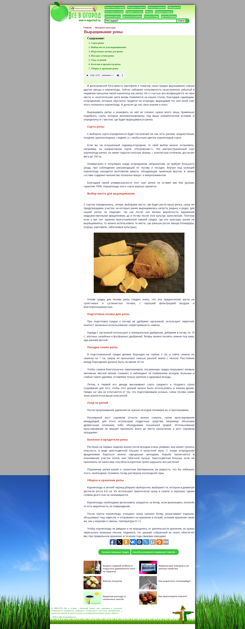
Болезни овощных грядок (115, 552)
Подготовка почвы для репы (107, 51)
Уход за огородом (156, 7)
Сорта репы (97, 43)
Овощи (149, 11)
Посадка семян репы (102, 55)
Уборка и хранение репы (104, 68)
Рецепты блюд (151, 16)
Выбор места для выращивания (108, 47)
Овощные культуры (105, 27)
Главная (87, 27)
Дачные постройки (132, 16)
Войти (55, 617)
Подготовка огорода (115, 7)
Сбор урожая (174, 7)
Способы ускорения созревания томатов (153, 552)
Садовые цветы (112, 16)
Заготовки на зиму (114, 11)
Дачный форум (168, 16)
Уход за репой (98, 60)
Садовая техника (134, 11)
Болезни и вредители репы (106, 64)
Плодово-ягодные (164, 11)
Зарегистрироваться (67, 617)
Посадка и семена (136, 7)
